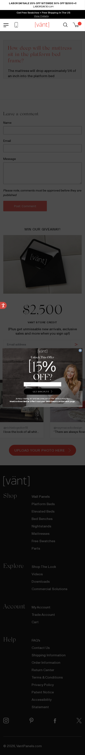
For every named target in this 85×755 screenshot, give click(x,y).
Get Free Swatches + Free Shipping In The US (43, 12)
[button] (42, 391)
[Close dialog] (80, 350)
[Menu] (6, 24)
